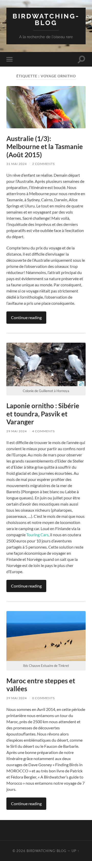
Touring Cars (37, 534)
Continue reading (26, 317)
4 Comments (43, 431)
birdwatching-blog (46, 19)
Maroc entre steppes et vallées (40, 685)
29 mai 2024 (16, 431)
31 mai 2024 (16, 164)
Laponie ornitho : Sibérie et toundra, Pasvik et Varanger (42, 414)
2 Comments (43, 164)
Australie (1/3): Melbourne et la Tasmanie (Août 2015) (44, 146)
